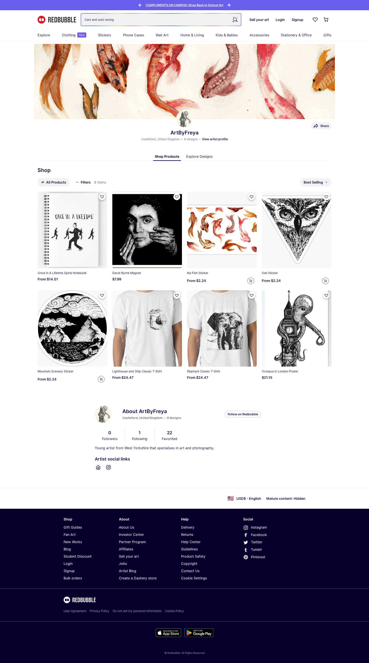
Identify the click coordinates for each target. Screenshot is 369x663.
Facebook (259, 535)
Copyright (189, 563)
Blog (67, 549)
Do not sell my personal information (137, 611)
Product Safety (193, 556)
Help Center (191, 542)
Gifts (327, 35)
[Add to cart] (250, 280)
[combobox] (161, 20)
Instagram (259, 527)
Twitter (256, 542)
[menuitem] (44, 35)
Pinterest (258, 557)
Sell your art (129, 556)
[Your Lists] (315, 20)
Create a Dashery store (138, 578)
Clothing (73, 35)
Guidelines (189, 549)
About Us (126, 527)
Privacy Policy (99, 611)
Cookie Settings (194, 578)
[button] (184, 5)
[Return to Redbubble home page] (57, 20)
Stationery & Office (296, 35)
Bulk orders (73, 578)
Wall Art (162, 35)
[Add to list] (102, 196)
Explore (44, 35)
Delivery (187, 527)
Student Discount (78, 556)
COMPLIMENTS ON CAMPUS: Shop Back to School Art (184, 5)
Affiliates (126, 549)
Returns (187, 534)
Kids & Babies (227, 35)
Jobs (123, 563)
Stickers (104, 35)
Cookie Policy (174, 611)
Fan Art (70, 534)
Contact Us (190, 571)
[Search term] (235, 19)
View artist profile (215, 139)
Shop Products (167, 156)
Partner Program (132, 542)
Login (68, 563)
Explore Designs (199, 156)
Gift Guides (73, 527)
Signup (69, 571)
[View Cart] (326, 20)
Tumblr (256, 549)
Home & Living (192, 35)
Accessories (259, 35)
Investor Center (131, 534)
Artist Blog (127, 571)
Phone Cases (133, 35)
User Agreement (75, 611)
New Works (73, 542)
